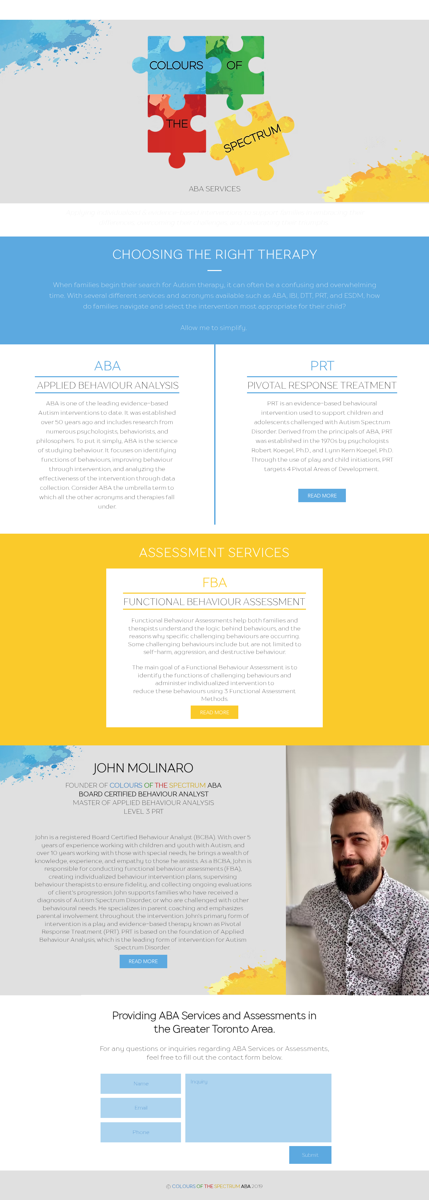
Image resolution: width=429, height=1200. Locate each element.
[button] (322, 495)
